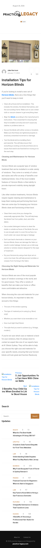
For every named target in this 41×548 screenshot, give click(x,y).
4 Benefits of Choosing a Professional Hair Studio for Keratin (23, 520)
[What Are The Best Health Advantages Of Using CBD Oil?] (6, 432)
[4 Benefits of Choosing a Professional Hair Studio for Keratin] (6, 517)
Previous (18, 373)
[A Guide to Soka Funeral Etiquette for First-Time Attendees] (6, 444)
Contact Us (27, 537)
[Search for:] (17, 416)
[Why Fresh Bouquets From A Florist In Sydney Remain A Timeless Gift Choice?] (6, 468)
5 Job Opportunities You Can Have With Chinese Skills (27, 378)
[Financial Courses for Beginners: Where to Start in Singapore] (6, 480)
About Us (17, 537)
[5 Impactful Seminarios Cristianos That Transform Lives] (6, 505)
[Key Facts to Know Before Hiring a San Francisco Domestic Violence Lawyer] (6, 492)
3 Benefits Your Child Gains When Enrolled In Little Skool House (14, 391)
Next (25, 386)
